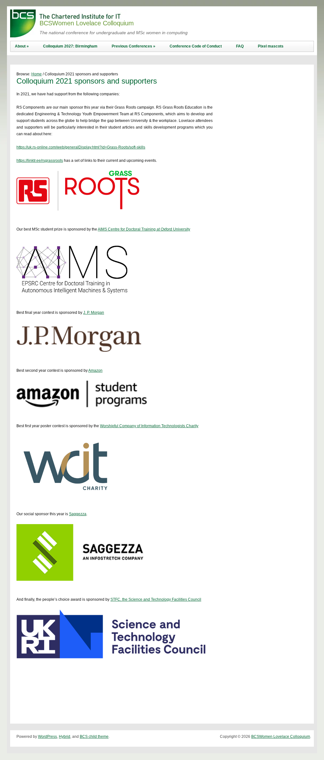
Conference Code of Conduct (196, 46)
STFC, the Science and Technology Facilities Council (155, 599)
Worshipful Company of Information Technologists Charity (149, 426)
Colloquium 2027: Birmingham (70, 46)
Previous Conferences (133, 46)
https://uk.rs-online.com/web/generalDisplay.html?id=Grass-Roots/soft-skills (80, 147)
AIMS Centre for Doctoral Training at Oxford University (144, 229)
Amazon (95, 370)
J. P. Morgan (93, 312)
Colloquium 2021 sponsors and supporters (86, 81)
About (22, 46)
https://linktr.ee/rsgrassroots (39, 160)
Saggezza (77, 514)
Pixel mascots (271, 46)
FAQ (240, 46)
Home (36, 74)
